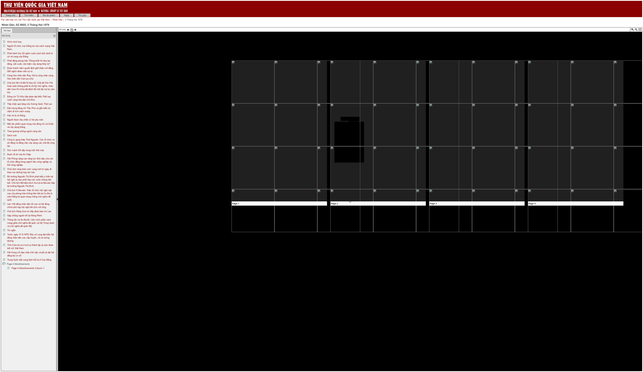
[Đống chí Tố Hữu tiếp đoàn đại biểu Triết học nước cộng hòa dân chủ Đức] (307, 150)
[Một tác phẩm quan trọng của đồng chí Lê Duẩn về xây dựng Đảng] (392, 79)
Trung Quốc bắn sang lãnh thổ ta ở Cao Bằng (29, 259)
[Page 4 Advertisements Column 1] (604, 177)
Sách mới (12, 135)
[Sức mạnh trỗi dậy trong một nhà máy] (456, 108)
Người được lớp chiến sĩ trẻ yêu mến (25, 119)
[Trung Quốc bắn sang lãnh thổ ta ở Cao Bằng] (596, 138)
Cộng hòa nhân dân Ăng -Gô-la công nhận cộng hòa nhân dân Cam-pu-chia (30, 77)
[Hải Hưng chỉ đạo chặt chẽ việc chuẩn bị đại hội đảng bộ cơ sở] (603, 113)
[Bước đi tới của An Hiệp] (491, 76)
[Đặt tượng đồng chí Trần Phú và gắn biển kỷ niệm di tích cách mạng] (350, 78)
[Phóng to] (632, 30)
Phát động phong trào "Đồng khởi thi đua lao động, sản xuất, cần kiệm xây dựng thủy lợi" (28, 62)
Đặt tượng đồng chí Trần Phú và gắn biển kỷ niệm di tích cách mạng (28, 109)
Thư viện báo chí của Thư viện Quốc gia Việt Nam (25, 19)
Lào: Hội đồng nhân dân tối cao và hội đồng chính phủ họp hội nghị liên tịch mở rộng (28, 205)
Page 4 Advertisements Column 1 (28, 268)
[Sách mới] (413, 167)
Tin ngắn (11, 230)
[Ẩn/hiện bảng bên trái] (57, 199)
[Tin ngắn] (582, 178)
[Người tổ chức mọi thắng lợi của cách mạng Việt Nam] (258, 146)
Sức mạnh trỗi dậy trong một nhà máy (25, 150)
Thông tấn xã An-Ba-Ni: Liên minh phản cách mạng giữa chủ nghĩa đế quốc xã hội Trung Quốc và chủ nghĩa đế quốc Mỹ (30, 223)
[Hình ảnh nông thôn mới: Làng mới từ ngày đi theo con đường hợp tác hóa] (491, 163)
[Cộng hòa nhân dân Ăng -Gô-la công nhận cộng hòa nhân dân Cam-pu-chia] (307, 96)
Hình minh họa (14, 41)
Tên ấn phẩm (49, 15)
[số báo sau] (75, 29)
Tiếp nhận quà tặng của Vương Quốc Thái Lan (29, 103)
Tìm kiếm (28, 15)
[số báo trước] (67, 29)
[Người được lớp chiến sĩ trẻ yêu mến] (350, 167)
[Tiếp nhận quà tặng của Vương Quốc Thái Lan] (314, 172)
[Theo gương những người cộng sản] (385, 132)
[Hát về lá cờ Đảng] (350, 119)
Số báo (7, 30)
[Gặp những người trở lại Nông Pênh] (554, 147)
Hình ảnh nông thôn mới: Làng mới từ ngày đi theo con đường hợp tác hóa (29, 170)
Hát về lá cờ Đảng (16, 115)
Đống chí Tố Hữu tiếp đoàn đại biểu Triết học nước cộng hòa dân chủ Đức (29, 98)
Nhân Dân (57, 19)
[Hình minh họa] (258, 110)
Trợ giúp (82, 15)
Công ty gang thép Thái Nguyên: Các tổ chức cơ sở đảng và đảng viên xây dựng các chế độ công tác (31, 142)
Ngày (66, 15)
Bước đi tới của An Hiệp (19, 154)
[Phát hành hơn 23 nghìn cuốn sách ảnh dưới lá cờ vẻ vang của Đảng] (286, 71)
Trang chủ (10, 15)
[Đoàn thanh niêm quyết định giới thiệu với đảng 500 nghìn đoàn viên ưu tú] (307, 70)
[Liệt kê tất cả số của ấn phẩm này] (71, 29)
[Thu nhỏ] (636, 30)
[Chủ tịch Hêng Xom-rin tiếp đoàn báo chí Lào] (574, 95)
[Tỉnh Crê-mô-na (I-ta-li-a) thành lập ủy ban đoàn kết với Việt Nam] (610, 96)
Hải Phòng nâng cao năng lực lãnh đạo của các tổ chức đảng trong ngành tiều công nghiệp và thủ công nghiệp (30, 161)
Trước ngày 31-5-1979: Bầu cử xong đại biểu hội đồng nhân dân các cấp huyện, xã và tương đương (30, 237)
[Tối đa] (639, 30)
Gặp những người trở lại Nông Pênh (24, 215)
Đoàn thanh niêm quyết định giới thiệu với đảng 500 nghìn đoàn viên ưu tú (30, 69)
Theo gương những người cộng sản (24, 131)
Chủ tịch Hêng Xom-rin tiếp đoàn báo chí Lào (29, 211)
